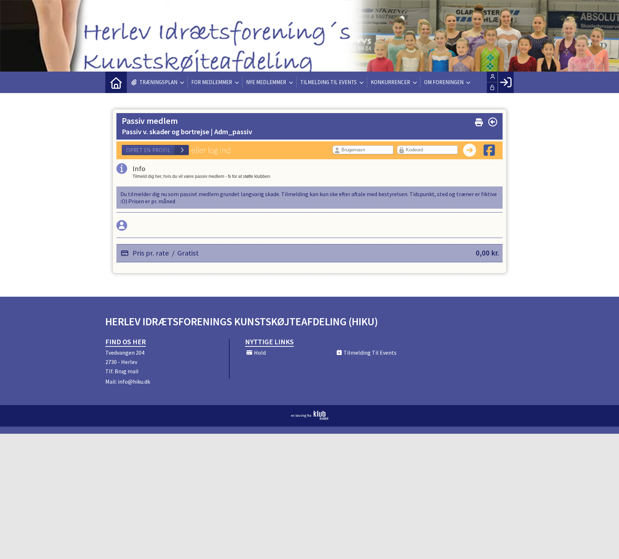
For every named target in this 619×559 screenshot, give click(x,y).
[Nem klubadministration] (309, 417)
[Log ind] (506, 82)
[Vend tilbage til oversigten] (492, 122)
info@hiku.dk (134, 381)
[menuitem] (116, 82)
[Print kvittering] (479, 121)
